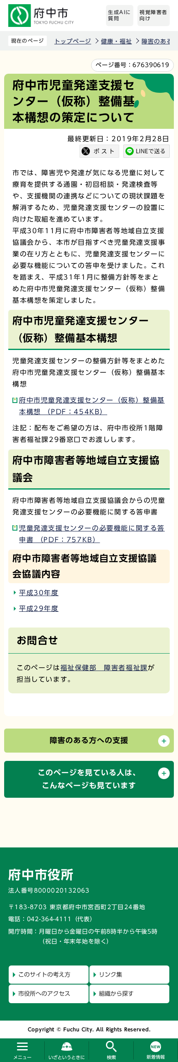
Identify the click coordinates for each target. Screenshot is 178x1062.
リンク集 (110, 975)
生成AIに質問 (119, 15)
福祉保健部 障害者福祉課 (104, 667)
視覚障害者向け (154, 15)
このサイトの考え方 (44, 975)
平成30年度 (39, 592)
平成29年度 (39, 608)
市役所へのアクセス (44, 994)
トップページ (72, 41)
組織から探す (116, 994)
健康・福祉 (116, 41)
